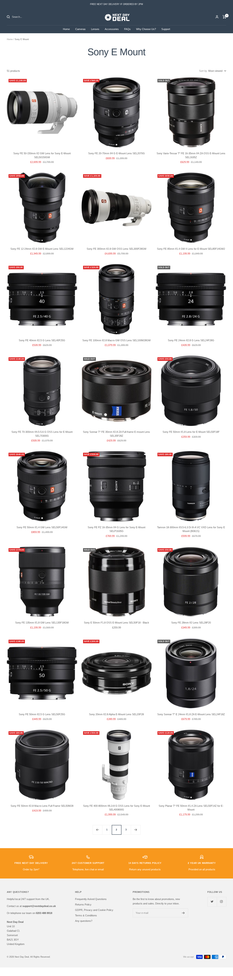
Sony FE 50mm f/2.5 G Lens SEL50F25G (42, 714)
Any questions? (83, 920)
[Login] (217, 16)
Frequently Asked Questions (91, 899)
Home (66, 29)
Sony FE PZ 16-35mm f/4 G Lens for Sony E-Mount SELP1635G (116, 529)
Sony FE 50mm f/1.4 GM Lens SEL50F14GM (42, 527)
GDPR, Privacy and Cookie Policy (94, 910)
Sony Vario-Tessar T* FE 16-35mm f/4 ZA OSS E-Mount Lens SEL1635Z (191, 155)
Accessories (112, 29)
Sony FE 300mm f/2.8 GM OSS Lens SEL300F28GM (116, 248)
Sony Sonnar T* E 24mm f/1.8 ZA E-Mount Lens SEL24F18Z (191, 714)
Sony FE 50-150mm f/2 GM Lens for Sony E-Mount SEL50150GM (42, 155)
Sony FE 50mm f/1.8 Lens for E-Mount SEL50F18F (191, 431)
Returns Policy (83, 904)
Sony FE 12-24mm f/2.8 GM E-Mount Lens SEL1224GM (42, 248)
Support (165, 29)
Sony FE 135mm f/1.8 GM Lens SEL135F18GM (42, 622)
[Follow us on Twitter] (212, 901)
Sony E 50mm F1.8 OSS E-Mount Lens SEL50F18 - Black (116, 622)
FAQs (127, 29)
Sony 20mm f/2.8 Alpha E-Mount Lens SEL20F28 (116, 714)
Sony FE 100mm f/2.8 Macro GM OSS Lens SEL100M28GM (116, 340)
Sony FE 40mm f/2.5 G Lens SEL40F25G (42, 340)
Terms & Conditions (86, 915)
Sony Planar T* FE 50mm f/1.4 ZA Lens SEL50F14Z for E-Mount (191, 807)
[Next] (135, 830)
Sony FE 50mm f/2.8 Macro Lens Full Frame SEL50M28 (42, 805)
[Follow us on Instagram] (221, 901)
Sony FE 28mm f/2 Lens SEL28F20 (191, 622)
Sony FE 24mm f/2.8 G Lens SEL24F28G (191, 340)
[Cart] (224, 17)
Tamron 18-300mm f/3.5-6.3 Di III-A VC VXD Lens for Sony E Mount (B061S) (191, 529)
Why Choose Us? (146, 29)
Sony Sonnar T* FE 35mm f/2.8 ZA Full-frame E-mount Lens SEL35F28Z (116, 433)
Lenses (95, 29)
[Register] (183, 913)
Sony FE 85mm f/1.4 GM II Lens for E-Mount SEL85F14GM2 (191, 248)
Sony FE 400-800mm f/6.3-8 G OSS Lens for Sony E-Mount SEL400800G (116, 807)
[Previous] (97, 830)
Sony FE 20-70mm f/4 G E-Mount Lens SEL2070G (116, 153)
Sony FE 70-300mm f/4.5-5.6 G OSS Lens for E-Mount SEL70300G (41, 433)
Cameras (80, 29)
